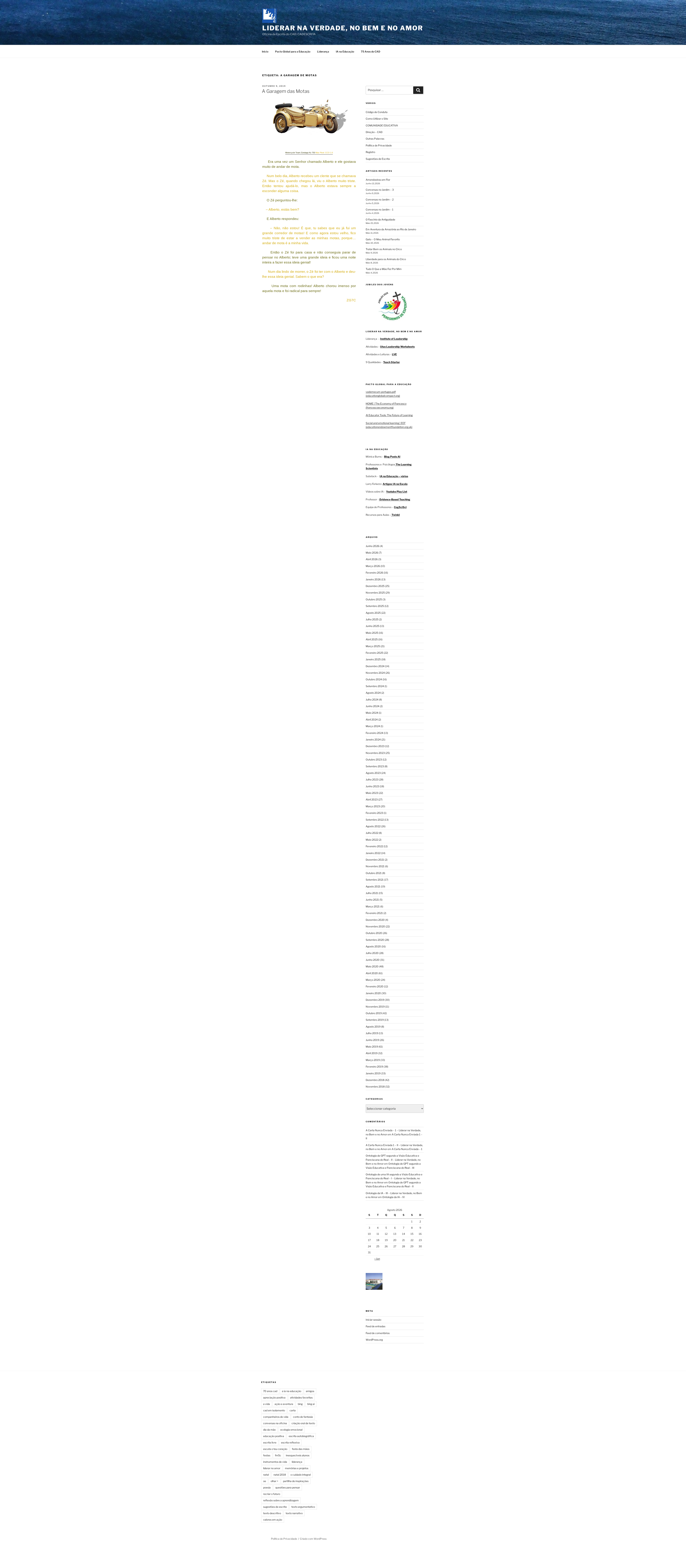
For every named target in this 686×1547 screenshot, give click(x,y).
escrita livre (269, 1442)
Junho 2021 (372, 899)
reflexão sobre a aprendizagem (281, 1500)
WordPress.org (374, 1339)
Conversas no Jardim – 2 (380, 199)
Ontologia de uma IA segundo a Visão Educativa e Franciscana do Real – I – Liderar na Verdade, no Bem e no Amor (394, 1178)
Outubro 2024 (374, 679)
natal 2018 (280, 1474)
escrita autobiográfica (301, 1436)
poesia (267, 1487)
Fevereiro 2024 (374, 732)
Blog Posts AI (392, 456)
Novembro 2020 (375, 926)
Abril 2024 (372, 719)
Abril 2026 (372, 559)
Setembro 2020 (375, 939)
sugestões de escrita (275, 1506)
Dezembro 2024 (375, 666)
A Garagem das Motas (285, 91)
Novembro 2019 (375, 1006)
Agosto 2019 (373, 1026)
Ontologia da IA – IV (393, 1197)
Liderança (323, 51)
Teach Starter (391, 362)
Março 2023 (373, 806)
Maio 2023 (372, 792)
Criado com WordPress (313, 1538)
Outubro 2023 (374, 759)
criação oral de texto (303, 1423)
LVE (394, 354)
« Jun (377, 1258)
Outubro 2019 (374, 1013)
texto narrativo (294, 1513)
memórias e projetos (296, 1468)
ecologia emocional (291, 1429)
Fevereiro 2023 (374, 812)
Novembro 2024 (375, 672)
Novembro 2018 (375, 1086)
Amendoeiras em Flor (378, 179)
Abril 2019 (371, 1053)
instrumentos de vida (275, 1461)
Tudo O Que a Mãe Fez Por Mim (384, 268)
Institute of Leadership (394, 338)
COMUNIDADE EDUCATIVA (382, 125)
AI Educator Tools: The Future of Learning (389, 415)
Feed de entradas (375, 1326)
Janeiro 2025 (373, 659)
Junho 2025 (372, 625)
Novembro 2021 (375, 866)
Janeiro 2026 (373, 579)
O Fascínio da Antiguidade (380, 219)
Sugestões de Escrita (378, 158)
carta (293, 1410)
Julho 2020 (372, 953)
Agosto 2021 (373, 886)
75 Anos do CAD (370, 51)
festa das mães (300, 1448)
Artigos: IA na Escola (395, 483)
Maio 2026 (372, 552)
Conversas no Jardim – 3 (380, 189)
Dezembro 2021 (375, 859)
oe (264, 1481)
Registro (370, 152)
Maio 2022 (372, 839)
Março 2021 (373, 906)
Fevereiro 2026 (374, 572)
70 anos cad (270, 1391)
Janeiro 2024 (373, 739)
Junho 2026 (372, 546)
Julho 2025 (372, 619)
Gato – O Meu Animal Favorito (383, 239)
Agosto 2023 (373, 772)
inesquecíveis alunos (297, 1455)
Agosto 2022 (373, 826)
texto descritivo (272, 1513)
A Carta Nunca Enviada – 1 (407, 1149)
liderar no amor (271, 1468)
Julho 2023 (372, 779)
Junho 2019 (372, 1039)
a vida (266, 1403)
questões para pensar (287, 1487)
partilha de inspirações (296, 1481)
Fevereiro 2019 (374, 1066)
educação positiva (273, 1436)
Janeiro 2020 (373, 993)
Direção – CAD (374, 132)
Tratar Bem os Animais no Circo (384, 249)
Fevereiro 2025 (374, 652)
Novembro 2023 (375, 752)
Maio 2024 (372, 712)
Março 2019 (373, 1059)
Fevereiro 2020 (374, 986)
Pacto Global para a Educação (292, 51)
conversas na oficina (275, 1423)
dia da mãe (269, 1429)
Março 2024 (373, 726)
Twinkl (395, 514)
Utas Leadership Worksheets (397, 346)
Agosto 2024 (373, 692)
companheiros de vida (275, 1416)
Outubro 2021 (374, 873)
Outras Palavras (375, 138)
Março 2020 (373, 979)
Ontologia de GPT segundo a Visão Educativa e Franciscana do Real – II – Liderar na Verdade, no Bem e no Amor (393, 1159)
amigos (310, 1391)
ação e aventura (284, 1403)
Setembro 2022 (375, 819)
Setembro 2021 (375, 879)
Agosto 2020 (373, 946)
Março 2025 (373, 646)
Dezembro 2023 (375, 746)
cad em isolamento (274, 1410)
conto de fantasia (303, 1416)
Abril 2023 (372, 799)
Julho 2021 (372, 893)
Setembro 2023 (375, 766)
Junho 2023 (372, 786)
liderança (297, 1461)
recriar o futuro (271, 1493)
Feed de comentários (378, 1333)
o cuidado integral (300, 1474)
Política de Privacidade (379, 145)
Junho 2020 (372, 959)
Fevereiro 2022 (374, 846)
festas (266, 1455)
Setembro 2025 (375, 605)
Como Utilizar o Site (377, 118)
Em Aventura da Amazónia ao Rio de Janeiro (391, 229)
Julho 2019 (372, 1033)
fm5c (278, 1455)
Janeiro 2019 (373, 1073)
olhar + (274, 1481)
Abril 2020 (372, 973)
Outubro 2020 (374, 933)
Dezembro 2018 (375, 1079)
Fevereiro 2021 (374, 913)
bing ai (311, 1403)
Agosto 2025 (373, 612)
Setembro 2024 (375, 686)
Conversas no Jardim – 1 (379, 209)
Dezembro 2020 (375, 919)
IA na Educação (345, 51)
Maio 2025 (372, 632)
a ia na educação (291, 1391)
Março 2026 (373, 565)
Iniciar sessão (373, 1319)
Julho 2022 (372, 832)
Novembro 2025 (375, 592)
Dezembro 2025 (375, 585)
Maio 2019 (372, 1046)
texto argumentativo (303, 1506)
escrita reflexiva (290, 1442)
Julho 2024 (372, 699)
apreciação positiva (274, 1397)
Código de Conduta (376, 112)
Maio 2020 (372, 966)
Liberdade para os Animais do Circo (386, 259)
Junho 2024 (372, 706)
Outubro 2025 (374, 599)
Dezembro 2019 (375, 999)
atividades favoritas (301, 1397)
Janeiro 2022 (373, 853)
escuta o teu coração (275, 1448)
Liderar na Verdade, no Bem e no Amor (342, 28)
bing (300, 1403)
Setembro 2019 (375, 1019)
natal (266, 1474)
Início (265, 51)
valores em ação (272, 1519)
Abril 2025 (372, 639)
